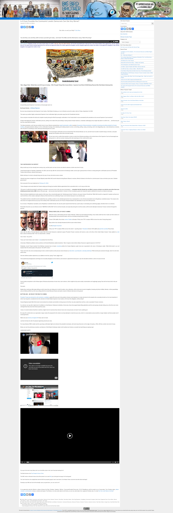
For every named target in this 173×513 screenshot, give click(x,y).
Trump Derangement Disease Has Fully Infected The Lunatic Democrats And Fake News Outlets (41, 505)
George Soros (107, 502)
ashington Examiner (56, 225)
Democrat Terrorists (76, 502)
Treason (32, 503)
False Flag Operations (76, 499)
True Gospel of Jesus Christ (37, 473)
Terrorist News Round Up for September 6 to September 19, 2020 (34, 504)
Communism (59, 502)
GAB (65, 18)
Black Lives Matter (28, 499)
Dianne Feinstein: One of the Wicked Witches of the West (132, 100)
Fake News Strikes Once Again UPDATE (129, 117)
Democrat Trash (47, 499)
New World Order (113, 502)
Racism (115, 499)
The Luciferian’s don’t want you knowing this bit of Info (131, 92)
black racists (42, 502)
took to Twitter (68, 219)
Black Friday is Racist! (125, 121)
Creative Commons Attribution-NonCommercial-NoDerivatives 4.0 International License (46, 510)
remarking (59, 246)
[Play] (22, 41)
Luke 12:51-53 (23, 43)
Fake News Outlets (67, 499)
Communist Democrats (67, 502)
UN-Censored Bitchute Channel (49, 18)
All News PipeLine (35, 108)
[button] (70, 436)
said (40, 239)
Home (21, 18)
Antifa (23, 499)
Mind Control (97, 499)
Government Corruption (90, 499)
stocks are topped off (33, 317)
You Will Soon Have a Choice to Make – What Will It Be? (132, 68)
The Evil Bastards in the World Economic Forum (130, 64)
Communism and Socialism (38, 499)
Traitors (27, 500)
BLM (46, 502)
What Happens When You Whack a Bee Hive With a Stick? (132, 96)
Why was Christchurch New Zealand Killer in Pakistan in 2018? (133, 125)
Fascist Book (60, 18)
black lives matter (35, 502)
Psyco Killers (110, 499)
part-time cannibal (103, 228)
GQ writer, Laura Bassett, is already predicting (80, 250)
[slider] (117, 41)
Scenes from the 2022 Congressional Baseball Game (131, 79)
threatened (85, 228)
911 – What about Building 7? (126, 55)
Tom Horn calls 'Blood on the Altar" (106, 491)
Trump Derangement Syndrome (36, 500)
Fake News (61, 499)
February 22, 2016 (43, 183)
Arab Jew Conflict (124, 108)
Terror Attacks (23, 500)
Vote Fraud (45, 500)
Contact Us (25, 18)
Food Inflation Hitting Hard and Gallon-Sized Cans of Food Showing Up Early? (136, 70)
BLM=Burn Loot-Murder (52, 502)
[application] (69, 41)
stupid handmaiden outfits (66, 125)
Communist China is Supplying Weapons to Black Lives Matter (133, 129)
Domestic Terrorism (54, 499)
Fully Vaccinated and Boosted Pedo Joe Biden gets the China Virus (134, 81)
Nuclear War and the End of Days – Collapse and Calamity (132, 62)
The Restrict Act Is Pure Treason (127, 60)
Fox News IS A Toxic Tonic (126, 113)
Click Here (77, 30)
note (118, 232)
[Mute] (113, 41)
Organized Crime (104, 499)
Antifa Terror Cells (28, 502)
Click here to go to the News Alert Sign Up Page (130, 47)
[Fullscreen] (117, 462)
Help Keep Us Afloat (83, 18)
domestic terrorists (92, 502)
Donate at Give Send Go (72, 18)
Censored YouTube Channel (35, 18)
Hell (50, 476)
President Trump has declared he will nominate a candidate (34, 297)
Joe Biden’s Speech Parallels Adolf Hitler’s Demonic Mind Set (133, 66)
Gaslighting (83, 499)
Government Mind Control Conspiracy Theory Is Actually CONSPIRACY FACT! (136, 83)
